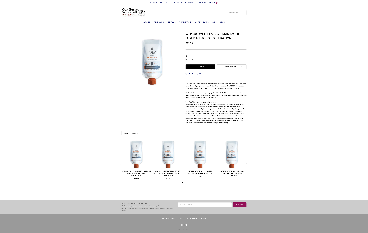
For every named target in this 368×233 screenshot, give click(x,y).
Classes (206, 22)
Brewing (146, 22)
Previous (121, 164)
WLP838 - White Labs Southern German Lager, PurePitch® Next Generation (168, 173)
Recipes (198, 22)
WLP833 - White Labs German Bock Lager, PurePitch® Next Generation (136, 173)
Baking (214, 22)
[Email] (190, 74)
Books (222, 22)
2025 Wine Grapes (169, 218)
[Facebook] (186, 74)
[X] (197, 74)
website (213, 97)
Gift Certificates (172, 3)
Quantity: (189, 56)
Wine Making (159, 22)
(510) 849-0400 (157, 3)
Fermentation (185, 22)
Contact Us (183, 218)
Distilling (172, 22)
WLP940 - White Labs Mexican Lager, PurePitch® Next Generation (232, 173)
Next (247, 164)
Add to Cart (136, 164)
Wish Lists (203, 3)
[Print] (193, 74)
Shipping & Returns (198, 218)
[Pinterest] (200, 74)
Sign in (184, 3)
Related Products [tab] (131, 133)
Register (192, 3)
